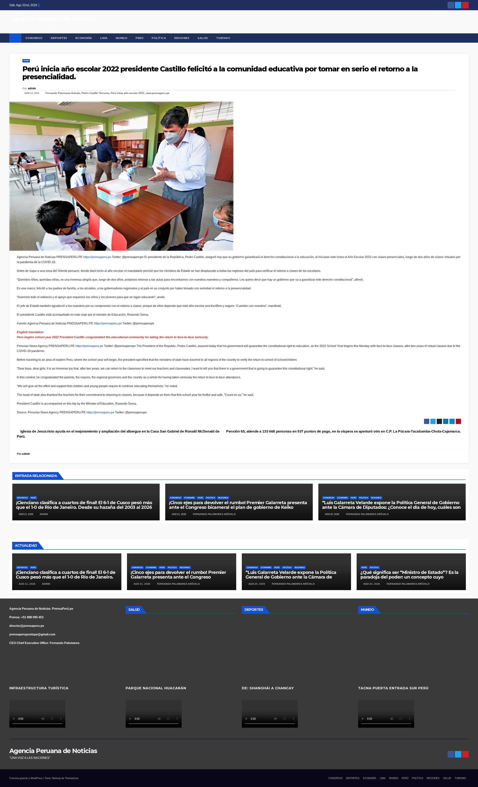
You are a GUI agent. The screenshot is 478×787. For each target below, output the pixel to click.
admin (32, 88)
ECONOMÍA (83, 38)
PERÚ (139, 38)
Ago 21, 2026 (27, 584)
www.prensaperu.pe (157, 93)
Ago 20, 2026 (257, 584)
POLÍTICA (159, 38)
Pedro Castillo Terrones (95, 93)
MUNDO (122, 38)
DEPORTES (59, 38)
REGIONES (181, 38)
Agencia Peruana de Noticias (53, 19)
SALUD (203, 38)
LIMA (104, 38)
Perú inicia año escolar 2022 (127, 93)
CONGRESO (34, 38)
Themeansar (71, 778)
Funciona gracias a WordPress (26, 778)
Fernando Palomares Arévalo (63, 93)
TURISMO (223, 38)
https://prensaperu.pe (97, 257)
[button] (466, 38)
